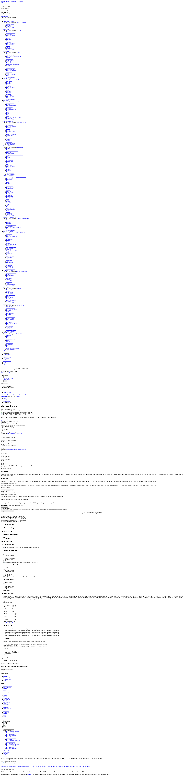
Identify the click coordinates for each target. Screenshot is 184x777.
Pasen (7, 113)
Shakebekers (9, 34)
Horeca (8, 82)
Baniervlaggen (9, 262)
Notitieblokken (9, 343)
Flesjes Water (9, 81)
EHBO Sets (9, 274)
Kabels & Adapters (10, 69)
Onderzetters (9, 171)
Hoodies (8, 206)
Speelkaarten (9, 138)
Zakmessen (8, 228)
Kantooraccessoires (10, 339)
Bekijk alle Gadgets (10, 62)
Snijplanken (9, 165)
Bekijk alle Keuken (10, 166)
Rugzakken (6, 698)
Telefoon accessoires (11, 74)
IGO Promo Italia (10, 732)
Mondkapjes (9, 278)
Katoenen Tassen (10, 313)
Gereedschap (9, 221)
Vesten (7, 210)
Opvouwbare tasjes (10, 317)
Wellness (8, 283)
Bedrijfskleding (9, 178)
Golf (7, 241)
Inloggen (6, 375)
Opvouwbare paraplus (11, 244)
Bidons (8, 37)
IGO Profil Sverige (10, 736)
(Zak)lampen (9, 219)
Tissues (8, 279)
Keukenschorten (10, 168)
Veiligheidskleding (10, 209)
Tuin (7, 258)
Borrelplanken (9, 85)
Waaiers (8, 212)
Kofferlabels (9, 322)
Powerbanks (9, 72)
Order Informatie (7, 687)
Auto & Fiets (9, 234)
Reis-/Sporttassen (10, 319)
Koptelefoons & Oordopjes (12, 64)
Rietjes (7, 164)
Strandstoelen (9, 254)
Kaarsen (8, 156)
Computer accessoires (11, 53)
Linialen (8, 340)
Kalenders (8, 25)
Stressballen (9, 142)
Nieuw (5, 359)
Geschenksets (9, 107)
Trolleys (8, 328)
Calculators (8, 335)
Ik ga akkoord (4, 775)
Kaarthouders (9, 337)
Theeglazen (9, 40)
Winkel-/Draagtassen (11, 330)
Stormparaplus (9, 245)
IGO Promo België (10, 734)
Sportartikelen (9, 248)
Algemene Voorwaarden (9, 750)
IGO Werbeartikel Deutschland (13, 740)
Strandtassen (9, 327)
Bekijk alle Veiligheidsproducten (13, 227)
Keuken (8, 157)
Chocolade (8, 91)
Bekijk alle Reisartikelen (11, 323)
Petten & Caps (9, 192)
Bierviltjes (8, 83)
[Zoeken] (14, 369)
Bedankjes (8, 104)
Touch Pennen (9, 293)
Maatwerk (5, 364)
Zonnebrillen (9, 214)
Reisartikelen (9, 321)
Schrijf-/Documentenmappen (12, 348)
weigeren (29, 774)
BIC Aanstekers (10, 125)
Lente (7, 112)
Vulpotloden (9, 298)
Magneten (8, 170)
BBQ (7, 238)
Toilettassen (9, 282)
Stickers (8, 140)
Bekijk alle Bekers (10, 35)
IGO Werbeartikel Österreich (12, 731)
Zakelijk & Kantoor (7, 332)
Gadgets (8, 57)
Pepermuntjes (9, 94)
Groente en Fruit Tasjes (11, 309)
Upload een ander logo (6, 420)
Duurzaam (5, 355)
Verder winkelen (7, 392)
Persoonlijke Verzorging (8, 270)
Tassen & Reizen (7, 304)
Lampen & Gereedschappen (9, 217)
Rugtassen (8, 324)
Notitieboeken (9, 344)
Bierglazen (8, 39)
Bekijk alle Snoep (10, 96)
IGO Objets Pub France (11, 739)
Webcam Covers (10, 55)
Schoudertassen (9, 326)
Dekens (8, 149)
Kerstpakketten (9, 108)
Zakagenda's (9, 26)
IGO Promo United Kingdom (13, 745)
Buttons (8, 129)
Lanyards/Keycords (10, 131)
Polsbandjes (9, 195)
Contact (5, 688)
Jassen (7, 184)
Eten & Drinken (7, 78)
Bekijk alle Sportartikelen (12, 251)
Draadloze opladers (10, 68)
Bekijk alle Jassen (10, 187)
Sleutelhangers (9, 135)
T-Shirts (5, 700)
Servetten (8, 86)
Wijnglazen (8, 42)
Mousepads (9, 341)
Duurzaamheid (6, 677)
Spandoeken (9, 265)
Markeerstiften (9, 289)
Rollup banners (9, 346)
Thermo (8, 47)
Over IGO (5, 676)
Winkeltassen (6, 712)
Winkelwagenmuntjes (11, 143)
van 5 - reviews (9, 1)
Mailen (18, 396)
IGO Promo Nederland (8, 730)
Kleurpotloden (9, 297)
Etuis (7, 336)
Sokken (8, 201)
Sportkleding (9, 203)
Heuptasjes (8, 310)
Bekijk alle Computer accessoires (13, 56)
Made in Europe (7, 361)
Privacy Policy (6, 752)
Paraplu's (8, 243)
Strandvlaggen (9, 266)
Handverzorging (10, 275)
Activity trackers (10, 60)
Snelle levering (9, 118)
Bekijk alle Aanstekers (11, 126)
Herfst (7, 110)
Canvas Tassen (9, 306)
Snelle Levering (7, 357)
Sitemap (5, 756)
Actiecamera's (9, 59)
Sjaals (7, 199)
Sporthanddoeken (10, 153)
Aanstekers (8, 123)
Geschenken (6, 100)
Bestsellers (6, 358)
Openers (8, 162)
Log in (5, 381)
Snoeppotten (9, 95)
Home (4, 398)
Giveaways (8, 130)
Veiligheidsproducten (11, 225)
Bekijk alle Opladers (11, 70)
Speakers (8, 73)
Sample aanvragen (5, 508)
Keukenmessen (9, 161)
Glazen (8, 38)
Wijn (7, 97)
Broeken (8, 180)
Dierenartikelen (9, 239)
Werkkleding (9, 213)
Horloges (8, 183)
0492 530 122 (4, 396)
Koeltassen (8, 314)
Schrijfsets (8, 301)
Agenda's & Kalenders (8, 21)
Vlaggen (8, 261)
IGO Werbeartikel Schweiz (12, 744)
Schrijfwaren (6, 287)
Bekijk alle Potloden (11, 300)
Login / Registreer (7, 686)
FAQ (4, 363)
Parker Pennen (9, 292)
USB (7, 75)
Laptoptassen (9, 315)
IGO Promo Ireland (10, 742)
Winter (7, 114)
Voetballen (8, 249)
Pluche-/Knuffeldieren (11, 134)
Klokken (8, 169)
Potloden (8, 296)
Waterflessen (9, 48)
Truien (7, 205)
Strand (7, 252)
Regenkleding (9, 197)
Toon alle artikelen (10, 27)
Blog (4, 362)
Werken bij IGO (7, 679)
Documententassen (10, 308)
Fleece (7, 182)
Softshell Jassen (9, 186)
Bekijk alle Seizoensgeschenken (13, 117)
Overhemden (9, 191)
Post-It (7, 345)
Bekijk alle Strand (10, 256)
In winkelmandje (4, 506)
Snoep (7, 90)
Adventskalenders (10, 103)
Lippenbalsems (9, 276)
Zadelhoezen (9, 235)
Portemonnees (9, 196)
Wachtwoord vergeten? (8, 378)
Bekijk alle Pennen (10, 295)
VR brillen (8, 61)
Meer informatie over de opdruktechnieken (16, 433)
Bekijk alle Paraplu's (11, 247)
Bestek (7, 158)
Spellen (8, 139)
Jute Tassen (9, 311)
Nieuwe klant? (6, 379)
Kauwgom (8, 92)
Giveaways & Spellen (8, 121)
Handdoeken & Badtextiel (12, 151)
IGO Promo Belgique (11, 735)
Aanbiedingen (6, 354)
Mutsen (8, 190)
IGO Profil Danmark (11, 738)
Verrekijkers (9, 260)
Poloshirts (8, 193)
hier (97, 774)
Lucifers (8, 132)
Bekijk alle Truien (10, 208)
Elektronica (6, 51)
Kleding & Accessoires (8, 175)
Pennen (8, 291)
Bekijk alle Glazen (10, 43)
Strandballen (9, 257)
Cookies (5, 754)
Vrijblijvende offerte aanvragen (7, 511)
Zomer (7, 116)
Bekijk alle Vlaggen (10, 267)
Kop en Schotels (10, 44)
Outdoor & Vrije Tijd (8, 231)
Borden (8, 148)
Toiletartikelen (9, 280)
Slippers (8, 200)
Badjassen (8, 152)
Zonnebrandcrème (10, 284)
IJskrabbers (8, 222)
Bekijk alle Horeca (10, 87)
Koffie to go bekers (10, 33)
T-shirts (8, 204)
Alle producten (6, 350)
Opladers (8, 65)
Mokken (8, 46)
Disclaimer (5, 753)
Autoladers (8, 66)
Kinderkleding (9, 188)
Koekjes (8, 88)
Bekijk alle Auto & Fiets (11, 236)
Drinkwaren (6, 29)
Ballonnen (8, 127)
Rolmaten (8, 223)
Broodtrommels (9, 160)
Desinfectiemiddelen (11, 273)
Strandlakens (9, 253)
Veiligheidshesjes (10, 226)
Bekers (7, 31)
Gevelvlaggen (9, 263)
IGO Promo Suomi (10, 743)
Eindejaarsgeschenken (11, 105)
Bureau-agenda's (10, 24)
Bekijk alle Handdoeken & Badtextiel (14, 155)
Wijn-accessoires (10, 173)
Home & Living (7, 145)
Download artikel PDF (8, 622)
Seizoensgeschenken (11, 109)
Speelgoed (8, 136)
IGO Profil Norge (10, 747)
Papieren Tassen (10, 318)
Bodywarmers (9, 179)
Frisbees (8, 240)
